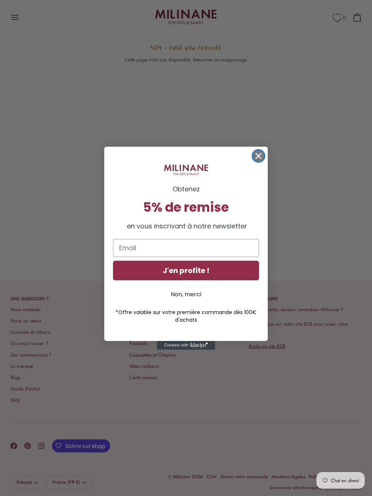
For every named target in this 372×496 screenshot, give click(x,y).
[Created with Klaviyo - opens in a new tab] (186, 345)
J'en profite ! (186, 270)
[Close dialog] (258, 156)
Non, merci (186, 294)
